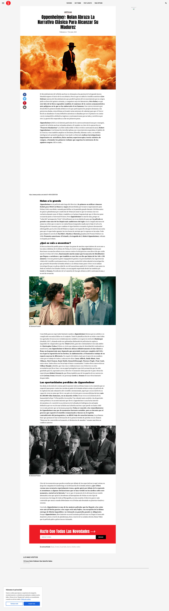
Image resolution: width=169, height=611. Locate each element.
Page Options (98, 3)
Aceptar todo (31, 603)
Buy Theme (78, 3)
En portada (63, 547)
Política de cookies (26, 599)
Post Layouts (88, 3)
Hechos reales (76, 547)
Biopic (53, 547)
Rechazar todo (14, 603)
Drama (57, 547)
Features (69, 3)
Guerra (69, 547)
